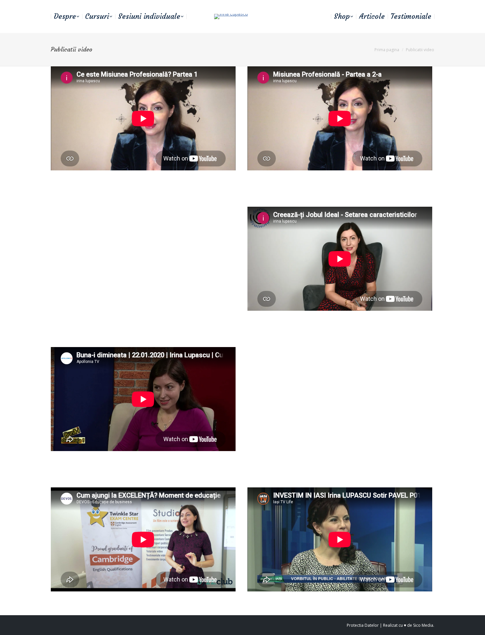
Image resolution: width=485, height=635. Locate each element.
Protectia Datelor (363, 625)
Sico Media (423, 625)
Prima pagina (386, 50)
